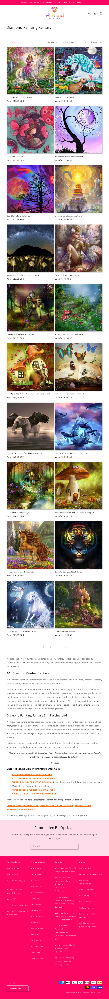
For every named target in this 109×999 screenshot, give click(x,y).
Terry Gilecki (36, 940)
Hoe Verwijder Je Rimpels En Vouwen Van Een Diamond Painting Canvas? (65, 902)
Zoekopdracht (85, 868)
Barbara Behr (36, 874)
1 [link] (43, 647)
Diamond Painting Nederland (80, 992)
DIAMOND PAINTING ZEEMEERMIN (56, 805)
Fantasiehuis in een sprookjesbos (19, 513)
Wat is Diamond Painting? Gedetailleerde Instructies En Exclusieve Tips (65, 932)
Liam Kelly (35, 952)
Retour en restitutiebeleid (86, 882)
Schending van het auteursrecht (87, 915)
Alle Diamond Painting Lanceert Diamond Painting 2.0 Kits (64, 961)
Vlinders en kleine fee (15, 157)
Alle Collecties (13, 868)
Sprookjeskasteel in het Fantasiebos (21, 334)
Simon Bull (35, 934)
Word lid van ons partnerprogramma (87, 925)
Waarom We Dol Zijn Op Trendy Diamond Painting (65, 948)
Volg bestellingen (86, 890)
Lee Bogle (35, 898)
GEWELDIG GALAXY (28, 809)
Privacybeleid (85, 896)
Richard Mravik (37, 916)
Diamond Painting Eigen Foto (17, 882)
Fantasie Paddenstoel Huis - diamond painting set (74, 513)
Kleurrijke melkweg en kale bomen (20, 216)
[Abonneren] (75, 846)
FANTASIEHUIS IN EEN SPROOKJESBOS (31, 782)
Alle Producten (13, 874)
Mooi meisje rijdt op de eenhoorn (19, 97)
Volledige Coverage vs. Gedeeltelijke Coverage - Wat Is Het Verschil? (65, 916)
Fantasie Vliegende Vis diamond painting (71, 453)
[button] (8, 13)
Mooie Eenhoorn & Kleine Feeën (67, 97)
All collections (37, 946)
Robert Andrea (37, 922)
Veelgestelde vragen (88, 908)
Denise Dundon (37, 958)
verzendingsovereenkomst (90, 874)
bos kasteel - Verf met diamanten (68, 631)
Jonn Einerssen (37, 892)
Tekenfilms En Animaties (17, 905)
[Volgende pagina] (65, 647)
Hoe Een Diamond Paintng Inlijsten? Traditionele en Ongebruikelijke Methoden (62, 884)
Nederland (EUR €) (16, 988)
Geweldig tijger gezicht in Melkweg (68, 572)
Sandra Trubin (37, 928)
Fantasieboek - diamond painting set (69, 394)
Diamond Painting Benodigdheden (14, 891)
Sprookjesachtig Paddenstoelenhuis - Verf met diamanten (29, 394)
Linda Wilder (36, 904)
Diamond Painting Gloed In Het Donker (17, 913)
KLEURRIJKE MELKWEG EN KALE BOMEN (32, 774)
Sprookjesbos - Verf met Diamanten (69, 334)
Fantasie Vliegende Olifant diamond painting (24, 453)
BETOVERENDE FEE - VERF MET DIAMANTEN (33, 778)
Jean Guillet (36, 886)
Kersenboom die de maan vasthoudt (69, 157)
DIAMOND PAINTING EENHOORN (23, 805)
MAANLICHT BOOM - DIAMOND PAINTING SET (34, 793)
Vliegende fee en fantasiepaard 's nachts (22, 631)
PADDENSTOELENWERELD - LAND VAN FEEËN (34, 789)
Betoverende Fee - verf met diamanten (70, 275)
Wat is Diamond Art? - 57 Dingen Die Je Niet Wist (65, 870)
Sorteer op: (52, 42)
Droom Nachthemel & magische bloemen (23, 275)
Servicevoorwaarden (88, 902)
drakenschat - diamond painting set (69, 216)
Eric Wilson (35, 880)
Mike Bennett (36, 910)
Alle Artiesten (37, 868)
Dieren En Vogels (14, 899)
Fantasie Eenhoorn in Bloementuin (20, 572)
